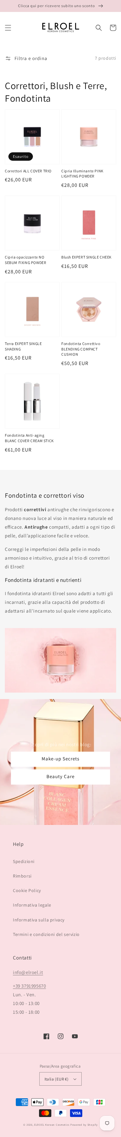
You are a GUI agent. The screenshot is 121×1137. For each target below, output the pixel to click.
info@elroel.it (28, 972)
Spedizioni (24, 861)
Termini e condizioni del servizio (46, 934)
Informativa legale (32, 905)
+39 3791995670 (29, 986)
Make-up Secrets (60, 759)
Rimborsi (22, 876)
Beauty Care (60, 776)
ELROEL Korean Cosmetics (51, 1124)
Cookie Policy (27, 890)
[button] (8, 28)
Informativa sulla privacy (39, 920)
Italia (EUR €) (57, 1079)
